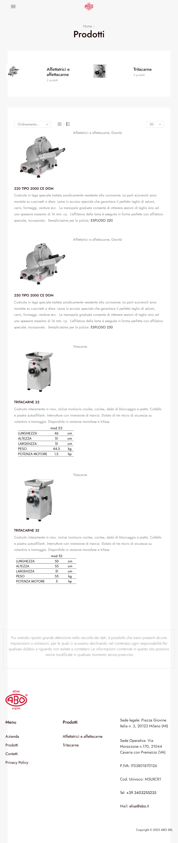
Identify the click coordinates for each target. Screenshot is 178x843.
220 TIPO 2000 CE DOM (33, 188)
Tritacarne (80, 346)
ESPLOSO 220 (102, 220)
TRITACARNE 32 (26, 530)
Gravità (116, 132)
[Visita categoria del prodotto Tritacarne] (112, 75)
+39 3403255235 (141, 792)
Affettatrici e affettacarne (91, 132)
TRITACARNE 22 (27, 402)
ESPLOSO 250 (102, 327)
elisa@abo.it (139, 806)
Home (87, 26)
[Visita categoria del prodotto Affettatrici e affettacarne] (26, 75)
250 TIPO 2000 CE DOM (33, 295)
